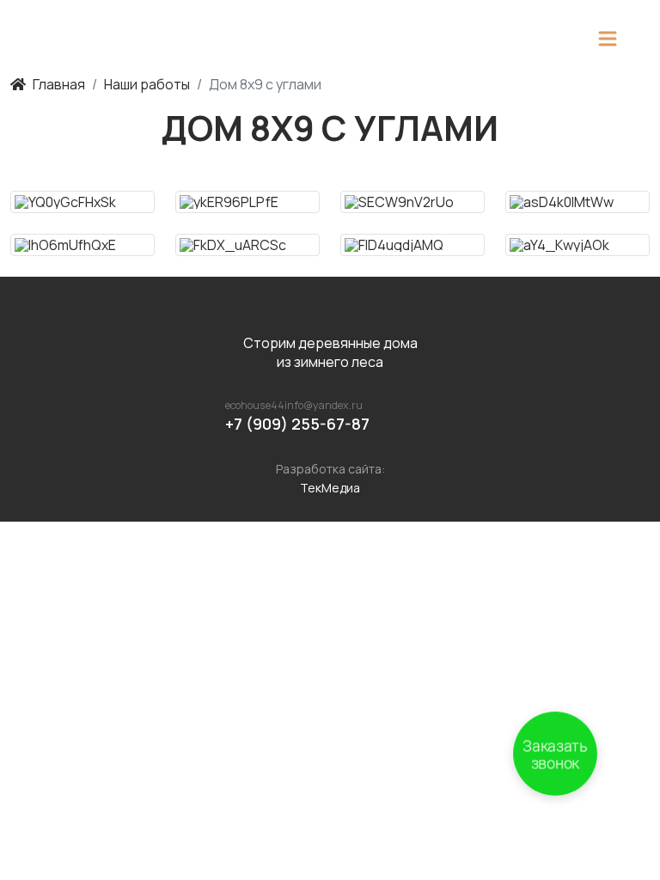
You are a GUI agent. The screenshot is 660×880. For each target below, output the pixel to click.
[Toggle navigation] (607, 39)
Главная (59, 84)
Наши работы (147, 84)
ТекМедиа (330, 488)
